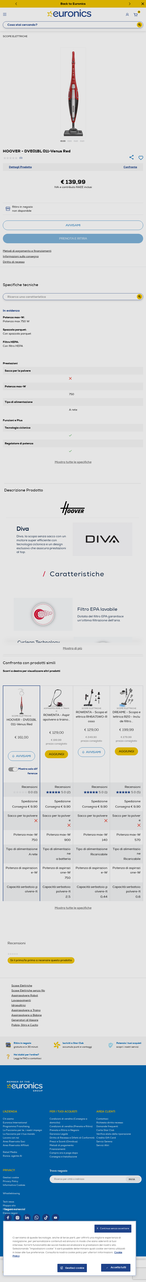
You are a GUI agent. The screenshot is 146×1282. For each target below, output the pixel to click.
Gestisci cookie (74, 1268)
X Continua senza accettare (113, 1228)
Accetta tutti (118, 1267)
